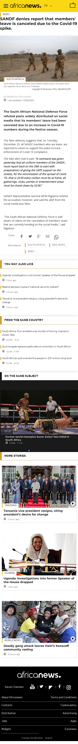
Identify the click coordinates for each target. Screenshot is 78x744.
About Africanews (11, 697)
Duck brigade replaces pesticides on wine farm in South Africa (36, 346)
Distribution (8, 713)
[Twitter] (42, 687)
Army (31, 251)
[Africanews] (25, 6)
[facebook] (60, 687)
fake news (58, 245)
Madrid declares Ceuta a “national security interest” (30, 287)
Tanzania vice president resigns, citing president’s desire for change (33, 512)
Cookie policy (69, 705)
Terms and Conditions (64, 697)
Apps (74, 721)
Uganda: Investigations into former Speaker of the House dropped (38, 275)
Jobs (4, 721)
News (6, 14)
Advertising (70, 713)
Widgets (6, 729)
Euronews (71, 729)
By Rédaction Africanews (17, 97)
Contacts (6, 705)
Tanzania (11, 505)
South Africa (15, 79)
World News (13, 640)
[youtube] (33, 687)
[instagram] (68, 687)
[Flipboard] (51, 687)
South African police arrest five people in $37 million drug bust (37, 358)
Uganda (10, 573)
